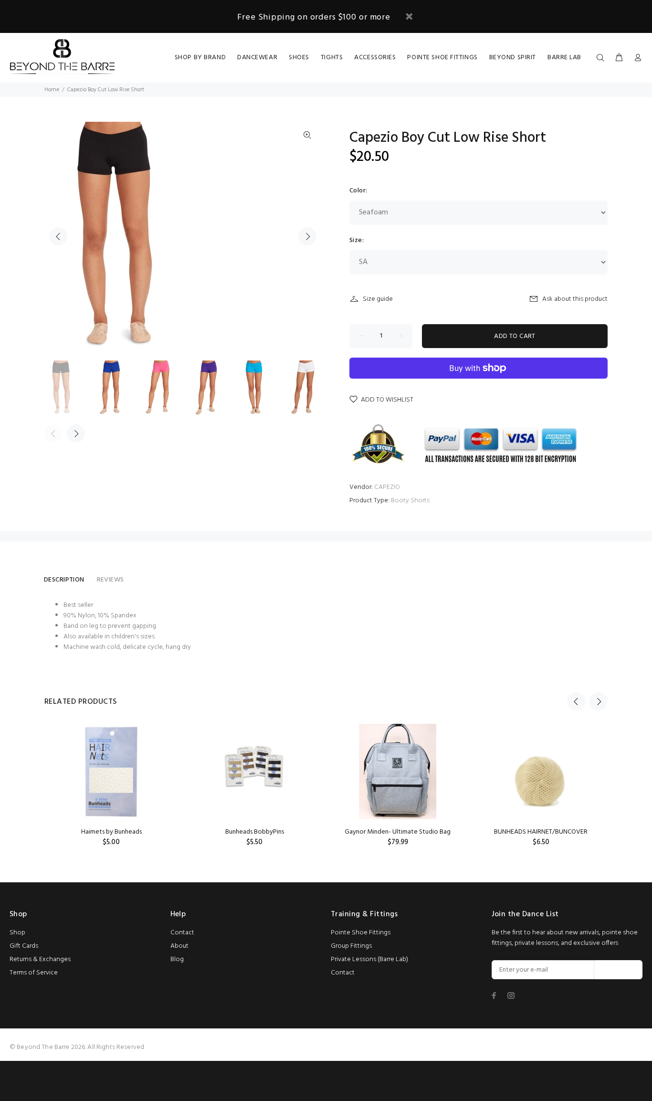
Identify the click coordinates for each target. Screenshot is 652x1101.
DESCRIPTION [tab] (64, 579)
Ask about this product (575, 299)
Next (307, 236)
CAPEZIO (387, 487)
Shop (17, 932)
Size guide (378, 299)
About (179, 946)
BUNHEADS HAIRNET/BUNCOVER (541, 831)
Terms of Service (34, 972)
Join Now (618, 969)
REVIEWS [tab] (110, 579)
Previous (58, 236)
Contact (182, 932)
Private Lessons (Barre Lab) (369, 959)
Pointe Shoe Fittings (360, 932)
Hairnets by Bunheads (111, 831)
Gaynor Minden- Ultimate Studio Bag (398, 831)
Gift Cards (24, 946)
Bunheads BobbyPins (254, 831)
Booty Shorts (410, 500)
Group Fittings (351, 946)
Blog (177, 959)
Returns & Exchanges (40, 959)
